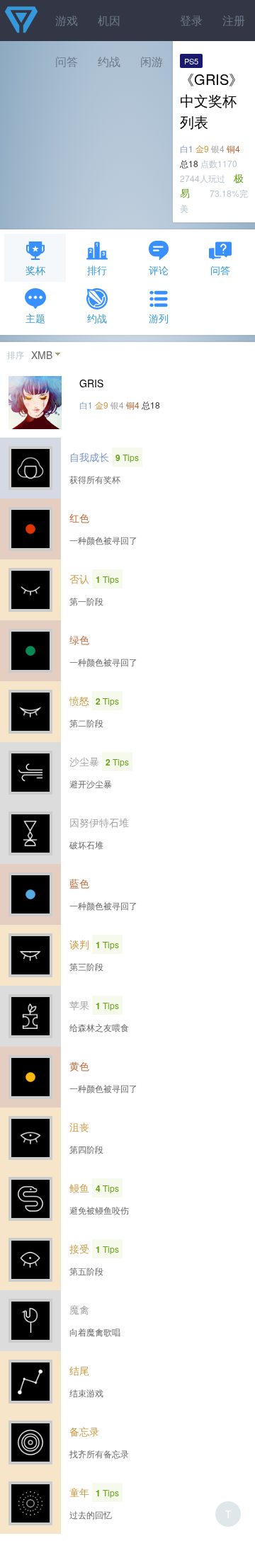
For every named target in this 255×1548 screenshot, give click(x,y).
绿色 (79, 639)
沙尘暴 (84, 761)
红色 (79, 518)
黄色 (79, 1066)
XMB (41, 355)
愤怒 (79, 700)
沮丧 (79, 1127)
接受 (79, 1248)
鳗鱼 (79, 1187)
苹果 (79, 1005)
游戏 (66, 20)
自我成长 (89, 457)
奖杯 (35, 270)
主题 (35, 318)
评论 (159, 270)
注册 (233, 20)
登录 (191, 20)
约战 (97, 318)
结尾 (79, 1370)
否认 (79, 578)
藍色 (79, 883)
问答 (220, 270)
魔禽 (79, 1309)
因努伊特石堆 (99, 822)
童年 (79, 1492)
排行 (97, 270)
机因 (109, 20)
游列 (159, 318)
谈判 (79, 944)
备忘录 (84, 1431)
